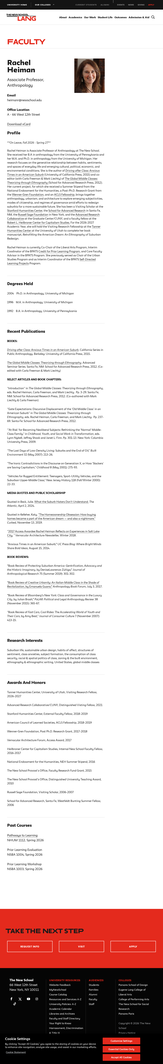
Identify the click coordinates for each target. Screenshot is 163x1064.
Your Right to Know (60, 1023)
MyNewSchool (57, 989)
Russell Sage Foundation (33, 214)
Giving (141, 5)
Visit (81, 946)
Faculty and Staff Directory (64, 1018)
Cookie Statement (16, 1052)
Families (93, 989)
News (131, 5)
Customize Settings (121, 1041)
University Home (17, 5)
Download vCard (18, 124)
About (63, 17)
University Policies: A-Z (62, 1004)
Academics (75, 17)
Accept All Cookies (121, 1057)
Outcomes (120, 17)
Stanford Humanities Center (24, 210)
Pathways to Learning (22, 835)
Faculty (93, 999)
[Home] (20, 17)
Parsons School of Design (133, 984)
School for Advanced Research (66, 210)
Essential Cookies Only (121, 1049)
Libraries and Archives (62, 1013)
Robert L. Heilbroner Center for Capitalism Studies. (38, 222)
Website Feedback (60, 984)
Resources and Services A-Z (65, 999)
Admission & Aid (139, 17)
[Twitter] (20, 999)
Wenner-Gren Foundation (28, 194)
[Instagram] (37, 999)
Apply (151, 5)
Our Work (90, 17)
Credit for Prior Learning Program (59, 251)
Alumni (105, 5)
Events (120, 5)
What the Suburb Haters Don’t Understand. (61, 501)
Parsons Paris (126, 1013)
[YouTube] (28, 999)
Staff (91, 1004)
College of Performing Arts (134, 999)
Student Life (105, 17)
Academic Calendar (60, 1008)
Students (94, 984)
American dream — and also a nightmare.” (69, 518)
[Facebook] (12, 999)
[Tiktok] (14, 1003)
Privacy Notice (127, 1032)
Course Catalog (58, 994)
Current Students (86, 5)
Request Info (29, 946)
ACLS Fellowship (64, 194)
